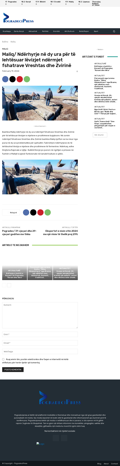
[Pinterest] (20, 79)
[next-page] (9, 285)
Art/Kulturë (14, 270)
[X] (12, 79)
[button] (114, 31)
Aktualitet (39, 264)
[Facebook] (111, 3)
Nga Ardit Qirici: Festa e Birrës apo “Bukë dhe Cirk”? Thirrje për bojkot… (105, 111)
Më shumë (99, 135)
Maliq (13, 41)
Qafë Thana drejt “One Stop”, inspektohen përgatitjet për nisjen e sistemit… (104, 124)
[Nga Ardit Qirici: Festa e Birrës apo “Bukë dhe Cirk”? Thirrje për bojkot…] (87, 110)
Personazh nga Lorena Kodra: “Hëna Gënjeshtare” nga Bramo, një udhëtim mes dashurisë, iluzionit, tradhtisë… (40, 272)
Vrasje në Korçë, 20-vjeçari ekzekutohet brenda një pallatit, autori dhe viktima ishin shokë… (65, 274)
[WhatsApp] (27, 79)
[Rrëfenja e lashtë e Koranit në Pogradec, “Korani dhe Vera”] (14, 265)
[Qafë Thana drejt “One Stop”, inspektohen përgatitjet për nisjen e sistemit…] (87, 123)
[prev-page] (4, 285)
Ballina (5, 41)
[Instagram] (115, 3)
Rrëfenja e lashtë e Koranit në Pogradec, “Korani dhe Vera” (14, 275)
